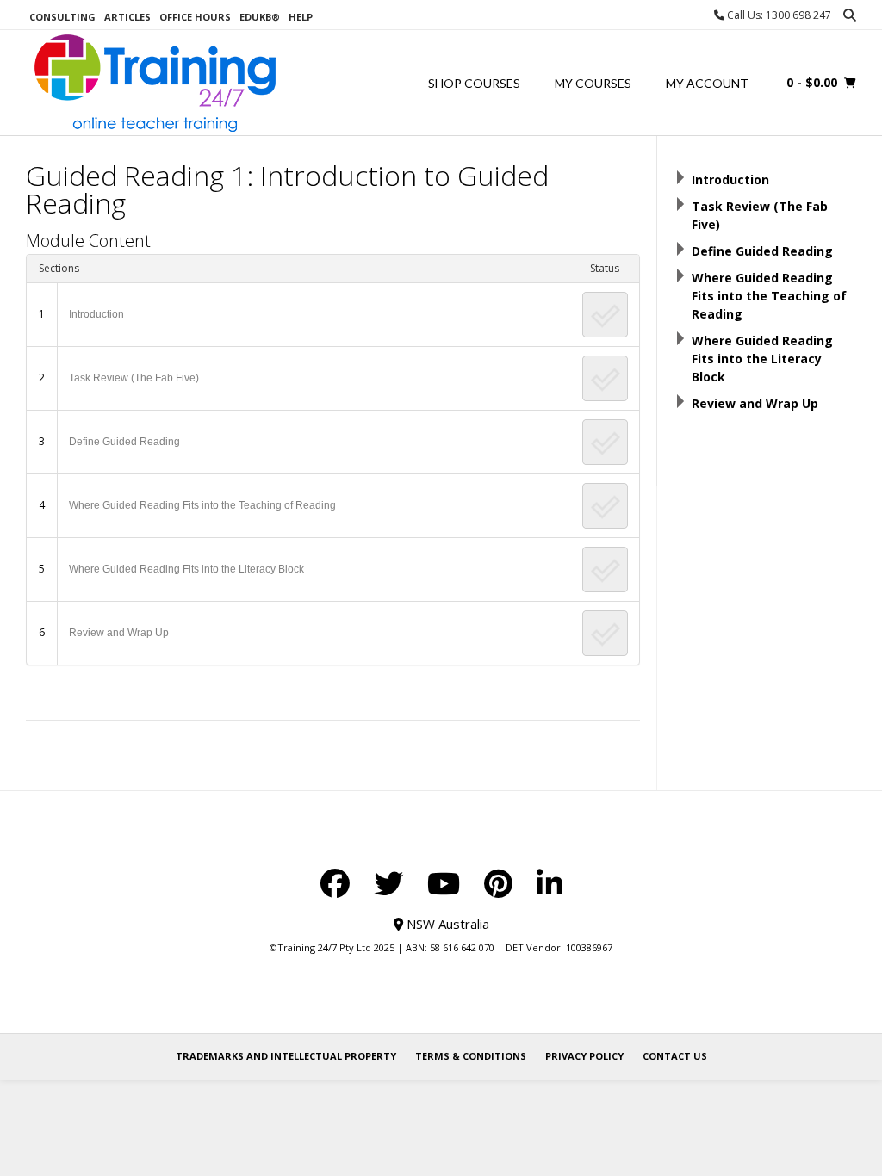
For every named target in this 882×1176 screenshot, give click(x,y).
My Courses (593, 83)
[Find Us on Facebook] (335, 883)
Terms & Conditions (470, 1055)
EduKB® (259, 16)
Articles (127, 16)
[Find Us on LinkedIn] (549, 883)
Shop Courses (474, 83)
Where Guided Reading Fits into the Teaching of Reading (202, 505)
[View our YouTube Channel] (443, 883)
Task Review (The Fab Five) (134, 378)
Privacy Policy (584, 1055)
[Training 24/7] (155, 83)
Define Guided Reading (124, 442)
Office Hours (195, 16)
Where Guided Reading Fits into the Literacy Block (186, 569)
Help (301, 16)
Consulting (62, 16)
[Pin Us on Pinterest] (498, 883)
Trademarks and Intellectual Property (286, 1055)
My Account (707, 83)
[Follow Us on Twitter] (388, 883)
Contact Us (675, 1055)
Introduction (96, 314)
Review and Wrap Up (119, 633)
